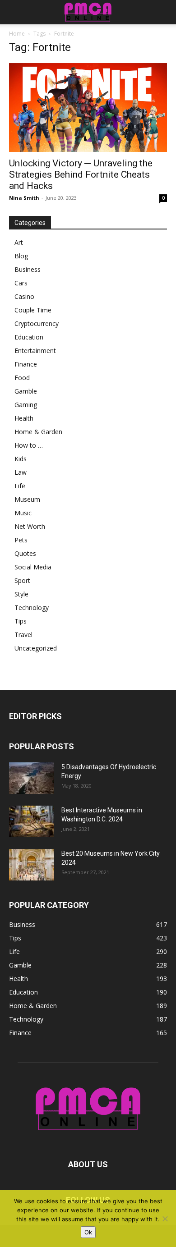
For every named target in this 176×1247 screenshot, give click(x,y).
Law (20, 472)
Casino (24, 296)
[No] (164, 1218)
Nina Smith (24, 197)
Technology (31, 607)
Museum (27, 499)
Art (18, 242)
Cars (21, 283)
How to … (28, 445)
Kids (20, 458)
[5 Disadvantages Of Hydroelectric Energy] (31, 778)
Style (21, 594)
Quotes (25, 553)
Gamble (25, 391)
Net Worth (29, 526)
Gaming (25, 404)
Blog (21, 256)
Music (23, 513)
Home (17, 33)
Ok (88, 1232)
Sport (22, 580)
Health (23, 418)
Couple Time (32, 310)
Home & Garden (38, 431)
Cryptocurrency (36, 323)
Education (28, 337)
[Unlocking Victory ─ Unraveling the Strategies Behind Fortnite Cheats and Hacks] (88, 107)
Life (19, 485)
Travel (23, 634)
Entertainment (35, 350)
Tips (20, 621)
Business (27, 269)
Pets (21, 540)
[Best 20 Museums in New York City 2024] (31, 864)
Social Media (32, 567)
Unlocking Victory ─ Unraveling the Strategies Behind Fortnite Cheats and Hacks (81, 174)
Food (22, 377)
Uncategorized (35, 648)
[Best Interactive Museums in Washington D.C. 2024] (31, 821)
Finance (25, 364)
